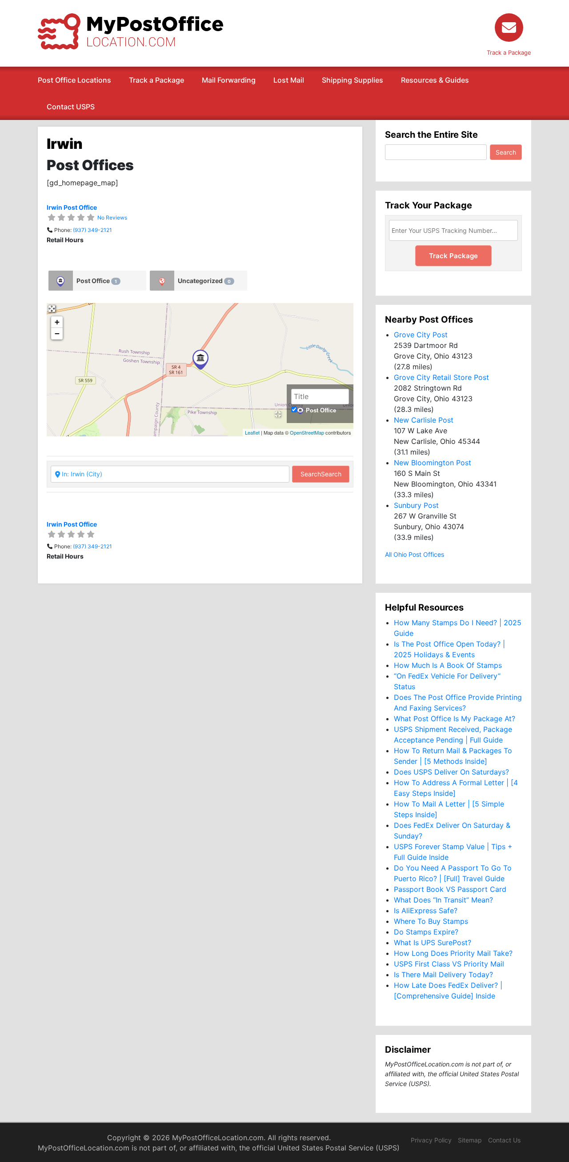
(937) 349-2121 (92, 230)
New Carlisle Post (423, 419)
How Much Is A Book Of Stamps (448, 665)
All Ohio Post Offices (414, 554)
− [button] (57, 333)
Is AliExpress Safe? (425, 910)
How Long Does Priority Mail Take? (453, 953)
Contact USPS (71, 106)
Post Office (96, 280)
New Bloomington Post (432, 462)
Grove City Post (421, 334)
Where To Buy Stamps (431, 921)
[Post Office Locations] (130, 30)
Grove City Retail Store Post (441, 377)
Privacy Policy (431, 1140)
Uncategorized (204, 280)
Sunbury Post (416, 505)
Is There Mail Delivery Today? (443, 974)
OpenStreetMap (307, 432)
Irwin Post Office (72, 207)
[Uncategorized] (162, 281)
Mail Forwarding (229, 80)
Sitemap (470, 1140)
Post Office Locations (74, 80)
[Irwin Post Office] (200, 360)
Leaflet (252, 432)
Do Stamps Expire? (426, 931)
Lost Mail (288, 80)
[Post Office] (60, 281)
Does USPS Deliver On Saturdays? (451, 771)
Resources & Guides (435, 80)
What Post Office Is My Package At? (454, 718)
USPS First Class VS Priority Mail (449, 963)
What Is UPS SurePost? (432, 942)
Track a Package (156, 80)
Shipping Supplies (352, 80)
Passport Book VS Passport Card (450, 889)
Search (321, 474)
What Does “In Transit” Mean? (443, 899)
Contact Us (504, 1140)
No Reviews (112, 217)
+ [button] (57, 322)
